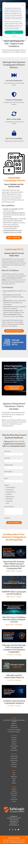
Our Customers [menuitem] (14, 793)
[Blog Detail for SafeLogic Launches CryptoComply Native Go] (14, 665)
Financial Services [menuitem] (14, 760)
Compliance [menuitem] (14, 735)
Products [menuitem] (14, 718)
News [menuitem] (14, 774)
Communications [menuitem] (14, 756)
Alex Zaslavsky (18, 624)
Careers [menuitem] (14, 797)
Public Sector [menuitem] (14, 764)
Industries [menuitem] (14, 754)
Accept (14, 32)
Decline (14, 36)
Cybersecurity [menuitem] (14, 758)
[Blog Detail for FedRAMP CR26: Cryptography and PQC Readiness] (14, 582)
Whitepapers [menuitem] (14, 776)
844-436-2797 (16, 441)
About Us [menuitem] (14, 789)
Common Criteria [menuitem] (14, 746)
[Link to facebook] (9, 829)
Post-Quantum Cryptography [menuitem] (14, 729)
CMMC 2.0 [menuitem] (14, 741)
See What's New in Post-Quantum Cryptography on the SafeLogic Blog (14, 537)
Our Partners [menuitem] (14, 795)
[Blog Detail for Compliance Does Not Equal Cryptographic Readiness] (14, 691)
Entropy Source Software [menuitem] (14, 731)
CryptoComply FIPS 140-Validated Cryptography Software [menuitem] (14, 721)
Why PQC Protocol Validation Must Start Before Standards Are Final (14, 619)
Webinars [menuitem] (14, 783)
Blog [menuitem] (14, 772)
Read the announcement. (18, 842)
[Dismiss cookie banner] (22, 5)
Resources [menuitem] (14, 770)
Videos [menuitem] (14, 780)
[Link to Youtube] (18, 829)
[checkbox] (13, 495)
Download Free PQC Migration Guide (14, 387)
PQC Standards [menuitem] (14, 750)
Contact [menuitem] (14, 801)
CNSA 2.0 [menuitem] (14, 744)
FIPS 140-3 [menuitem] (14, 739)
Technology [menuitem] (14, 766)
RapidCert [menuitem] (14, 723)
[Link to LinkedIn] (15, 829)
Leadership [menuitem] (14, 791)
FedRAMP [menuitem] (14, 748)
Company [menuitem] (14, 786)
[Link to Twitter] (12, 829)
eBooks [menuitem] (14, 778)
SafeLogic (19, 596)
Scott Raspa (19, 571)
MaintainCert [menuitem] (14, 725)
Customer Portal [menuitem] (14, 727)
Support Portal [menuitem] (14, 799)
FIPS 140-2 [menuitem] (14, 737)
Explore (14, 237)
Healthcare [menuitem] (14, 762)
